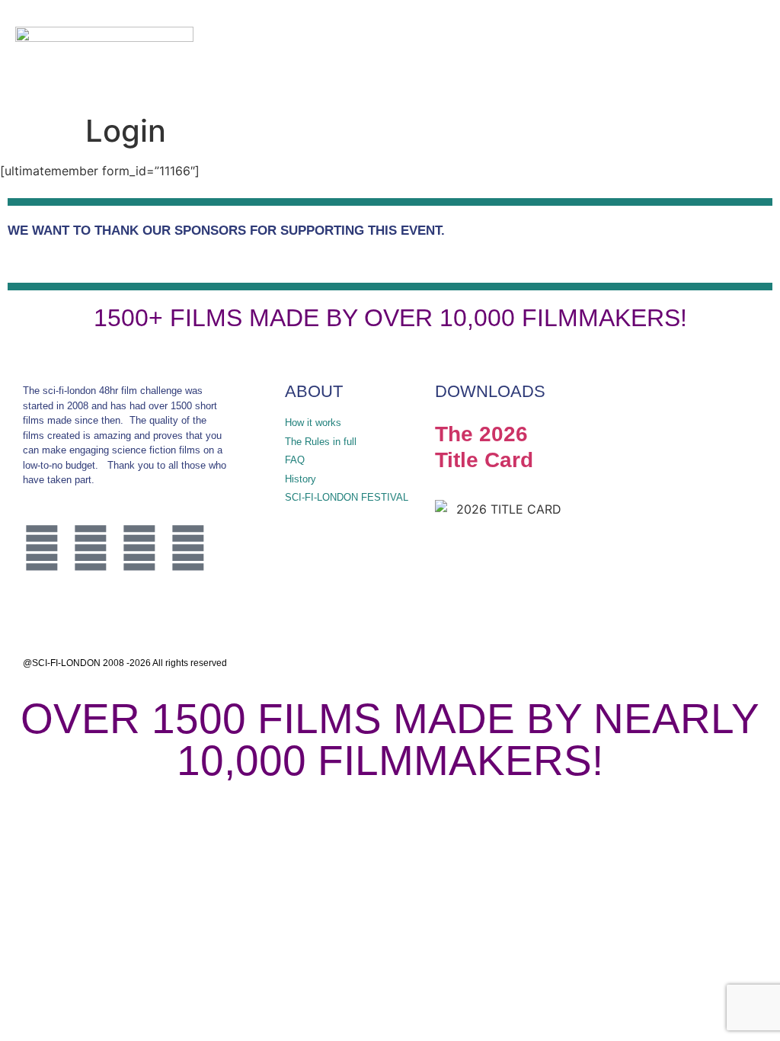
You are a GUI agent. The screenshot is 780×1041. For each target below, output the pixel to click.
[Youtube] (188, 548)
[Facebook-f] (91, 548)
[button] (705, 54)
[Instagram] (139, 548)
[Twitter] (42, 548)
